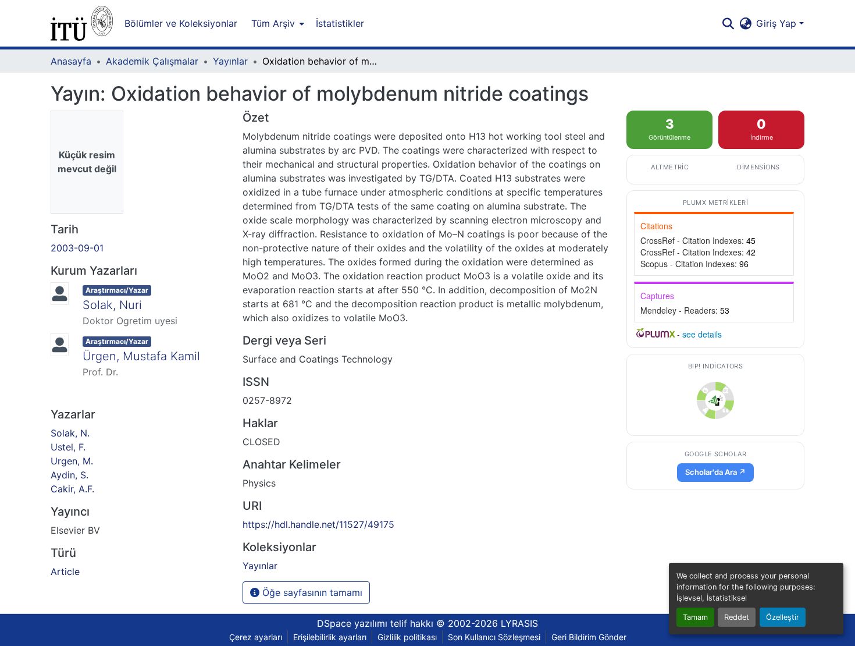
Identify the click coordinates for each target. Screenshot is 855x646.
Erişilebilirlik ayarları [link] (329, 637)
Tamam (695, 617)
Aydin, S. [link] (69, 475)
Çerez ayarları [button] (255, 637)
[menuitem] (276, 23)
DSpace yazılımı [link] (352, 623)
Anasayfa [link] (71, 61)
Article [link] (65, 571)
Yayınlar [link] (230, 61)
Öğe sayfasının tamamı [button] (310, 592)
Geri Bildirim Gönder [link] (588, 637)
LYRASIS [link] (519, 623)
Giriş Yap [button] (777, 23)
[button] (82, 23)
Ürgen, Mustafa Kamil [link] (141, 356)
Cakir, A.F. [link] (72, 489)
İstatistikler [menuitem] (340, 23)
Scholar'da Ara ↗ (715, 472)
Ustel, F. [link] (68, 447)
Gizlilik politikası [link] (407, 637)
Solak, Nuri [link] (112, 305)
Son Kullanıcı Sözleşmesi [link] (494, 637)
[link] (715, 400)
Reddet (736, 617)
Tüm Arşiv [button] (273, 23)
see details (702, 334)
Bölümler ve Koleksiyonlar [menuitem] (180, 23)
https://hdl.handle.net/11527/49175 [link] (318, 524)
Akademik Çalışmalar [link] (152, 61)
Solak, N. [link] (70, 433)
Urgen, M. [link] (72, 461)
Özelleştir (782, 617)
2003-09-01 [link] (77, 248)
